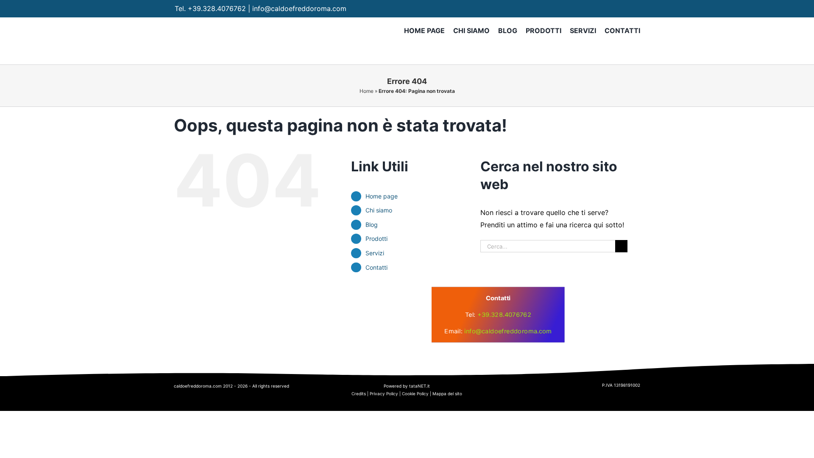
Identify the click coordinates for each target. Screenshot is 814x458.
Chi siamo (378, 210)
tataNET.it (419, 385)
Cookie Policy (415, 393)
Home (367, 91)
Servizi (374, 253)
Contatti (376, 267)
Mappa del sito (447, 393)
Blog (371, 224)
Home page (381, 196)
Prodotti (376, 238)
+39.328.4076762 (217, 8)
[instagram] (619, 8)
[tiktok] (635, 8)
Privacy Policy (384, 393)
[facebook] (602, 8)
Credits (358, 393)
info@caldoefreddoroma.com (299, 8)
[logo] (326, 301)
